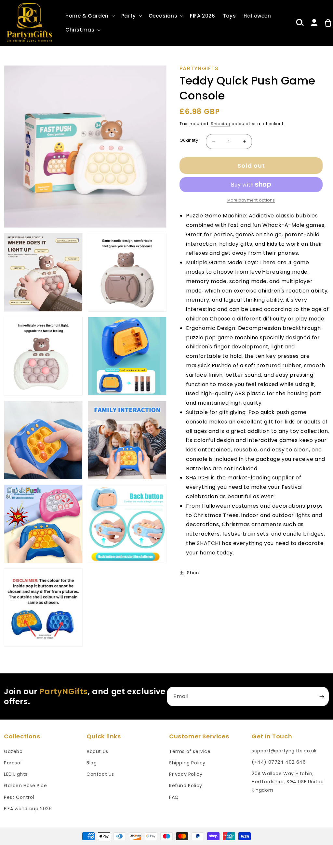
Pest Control (19, 797)
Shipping (221, 123)
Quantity (189, 140)
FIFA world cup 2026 (28, 808)
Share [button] (194, 572)
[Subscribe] (321, 696)
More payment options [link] (251, 200)
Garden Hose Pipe (25, 785)
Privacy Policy (185, 774)
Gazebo (13, 751)
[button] (89, 16)
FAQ (174, 797)
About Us (97, 751)
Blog (92, 763)
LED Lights (16, 774)
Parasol (12, 763)
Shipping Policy (187, 763)
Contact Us (100, 774)
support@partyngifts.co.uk (284, 751)
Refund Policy (185, 785)
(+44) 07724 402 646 (279, 762)
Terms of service (190, 751)
